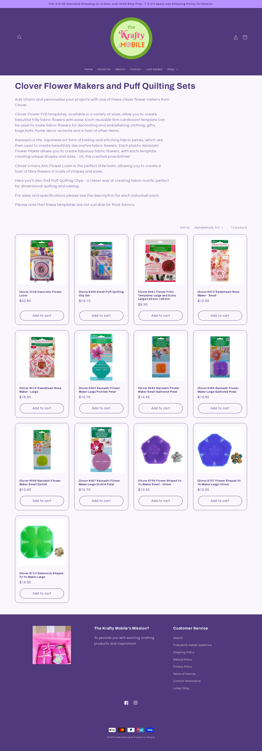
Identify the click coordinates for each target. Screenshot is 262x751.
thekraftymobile (124, 737)
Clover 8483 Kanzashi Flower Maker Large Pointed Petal (99, 390)
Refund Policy (182, 659)
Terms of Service (184, 673)
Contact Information (187, 681)
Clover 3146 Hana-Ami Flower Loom (40, 293)
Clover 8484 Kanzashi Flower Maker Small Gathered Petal (158, 390)
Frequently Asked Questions (192, 645)
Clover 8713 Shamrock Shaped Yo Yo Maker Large (41, 575)
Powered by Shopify (144, 737)
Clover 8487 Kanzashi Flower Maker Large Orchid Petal (99, 482)
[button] (19, 37)
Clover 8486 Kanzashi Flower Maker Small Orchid (40, 482)
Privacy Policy (182, 666)
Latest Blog (181, 688)
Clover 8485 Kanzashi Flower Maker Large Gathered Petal (218, 390)
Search (178, 637)
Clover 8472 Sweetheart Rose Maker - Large (40, 390)
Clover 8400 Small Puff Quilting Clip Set (101, 293)
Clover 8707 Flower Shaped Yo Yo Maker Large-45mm (219, 482)
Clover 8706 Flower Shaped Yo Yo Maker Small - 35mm (159, 482)
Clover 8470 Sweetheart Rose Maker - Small (219, 293)
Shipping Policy (183, 652)
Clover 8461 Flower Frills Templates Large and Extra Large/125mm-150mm (157, 295)
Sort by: (185, 227)
